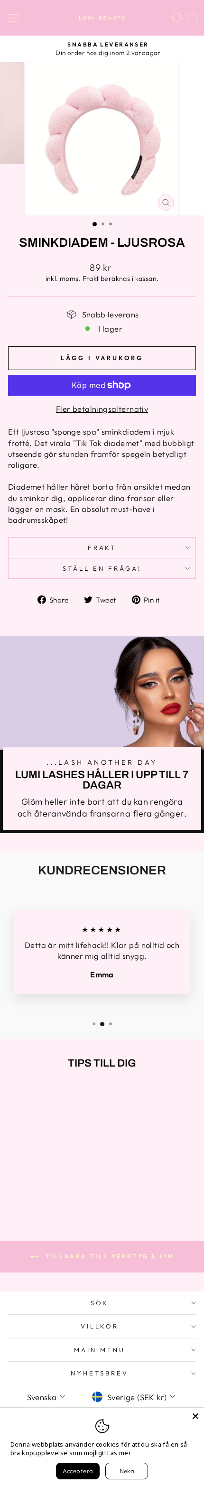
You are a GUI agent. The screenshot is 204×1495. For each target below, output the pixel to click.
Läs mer (119, 1453)
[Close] (195, 1416)
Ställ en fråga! (102, 568)
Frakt (91, 278)
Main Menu (99, 1350)
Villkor (100, 1326)
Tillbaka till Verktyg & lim (109, 1256)
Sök (100, 1303)
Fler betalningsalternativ (102, 409)
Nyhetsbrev (100, 1373)
